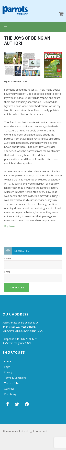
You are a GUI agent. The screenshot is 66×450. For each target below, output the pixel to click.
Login (7, 366)
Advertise (9, 388)
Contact (8, 361)
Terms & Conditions (15, 377)
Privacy (8, 372)
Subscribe (16, 287)
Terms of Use (11, 383)
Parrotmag (10, 394)
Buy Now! (9, 226)
